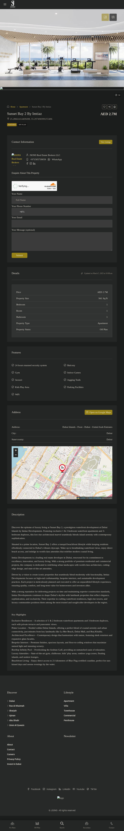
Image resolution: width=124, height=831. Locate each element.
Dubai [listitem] (12, 701)
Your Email (17, 217)
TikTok (93, 789)
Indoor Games (74, 372)
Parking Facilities (75, 387)
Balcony (71, 365)
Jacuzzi (18, 380)
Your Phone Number (21, 206)
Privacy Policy (14, 759)
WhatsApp (57, 159)
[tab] (105, 17)
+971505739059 (38, 159)
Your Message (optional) (23, 230)
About (10, 744)
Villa (66, 706)
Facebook (35, 789)
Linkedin (66, 789)
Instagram (51, 789)
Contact (11, 749)
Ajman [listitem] (12, 715)
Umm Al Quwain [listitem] (16, 725)
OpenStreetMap (94, 498)
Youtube (80, 789)
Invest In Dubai (14, 764)
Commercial (69, 715)
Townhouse (69, 710)
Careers (11, 754)
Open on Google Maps (100, 412)
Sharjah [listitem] (13, 710)
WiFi (17, 394)
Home (13, 107)
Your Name (17, 194)
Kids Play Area (22, 387)
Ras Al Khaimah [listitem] (16, 706)
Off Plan (22, 124)
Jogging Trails (74, 380)
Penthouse (69, 720)
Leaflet (82, 498)
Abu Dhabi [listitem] (14, 720)
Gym (17, 372)
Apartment (23, 107)
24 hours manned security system (31, 365)
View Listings (106, 142)
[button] (104, 107)
